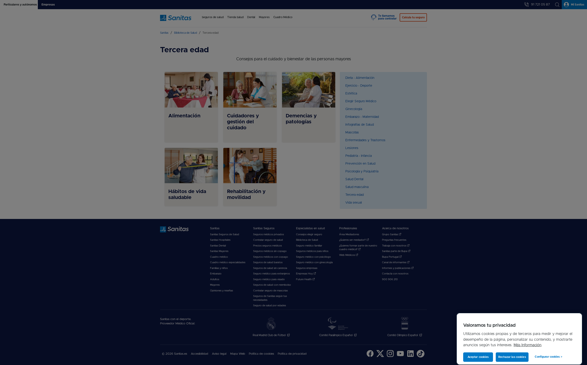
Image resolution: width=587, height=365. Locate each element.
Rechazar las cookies (512, 357)
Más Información (527, 345)
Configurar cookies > (548, 356)
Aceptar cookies (478, 357)
